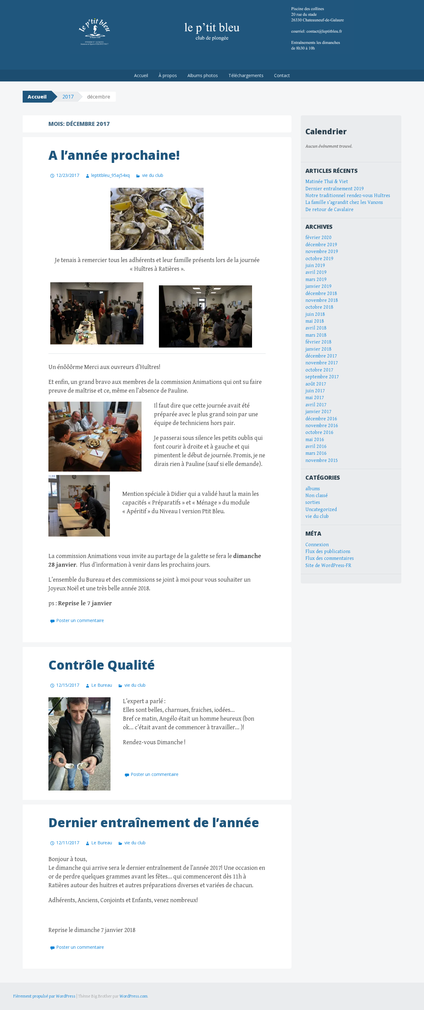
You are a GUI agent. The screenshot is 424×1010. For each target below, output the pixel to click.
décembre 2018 (321, 294)
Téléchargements (246, 75)
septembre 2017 (322, 377)
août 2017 (315, 384)
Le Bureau (101, 685)
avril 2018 (316, 328)
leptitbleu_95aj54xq (110, 175)
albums (312, 489)
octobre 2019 (319, 259)
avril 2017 (316, 405)
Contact (282, 75)
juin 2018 (315, 314)
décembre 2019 (321, 245)
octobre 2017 (319, 370)
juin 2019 (315, 266)
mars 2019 (316, 280)
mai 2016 (314, 440)
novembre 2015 (321, 460)
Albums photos (202, 75)
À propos (168, 75)
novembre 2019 (321, 252)
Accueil (141, 75)
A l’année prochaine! (114, 155)
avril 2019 (316, 272)
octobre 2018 (319, 307)
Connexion (317, 545)
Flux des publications (327, 552)
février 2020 (318, 238)
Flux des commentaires (329, 558)
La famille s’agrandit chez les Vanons (344, 202)
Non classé (316, 496)
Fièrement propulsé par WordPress (44, 996)
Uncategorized (321, 510)
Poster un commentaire (80, 620)
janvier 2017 (318, 412)
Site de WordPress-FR (328, 566)
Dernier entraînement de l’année (153, 822)
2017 (68, 96)
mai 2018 (314, 321)
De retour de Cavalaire (329, 210)
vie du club (152, 175)
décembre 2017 (321, 356)
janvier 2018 (318, 349)
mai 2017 (314, 398)
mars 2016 (316, 453)
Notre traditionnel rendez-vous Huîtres (347, 196)
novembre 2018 (321, 300)
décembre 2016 (321, 419)
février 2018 (318, 342)
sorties (312, 502)
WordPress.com (133, 996)
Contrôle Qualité (101, 664)
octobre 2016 (319, 433)
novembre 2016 (321, 426)
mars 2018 (316, 335)
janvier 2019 (318, 286)
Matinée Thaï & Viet (326, 182)
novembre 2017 (321, 363)
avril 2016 (316, 447)
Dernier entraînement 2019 (334, 189)
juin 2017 (315, 391)
